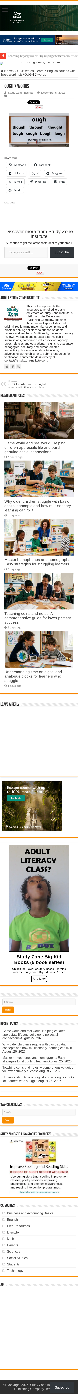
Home (8, 71)
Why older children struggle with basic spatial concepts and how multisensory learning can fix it (37, 505)
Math (10, 1238)
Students (13, 1264)
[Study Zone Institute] (39, 18)
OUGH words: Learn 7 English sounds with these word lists (27, 384)
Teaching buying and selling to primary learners (38, 56)
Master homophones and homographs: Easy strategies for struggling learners (37, 562)
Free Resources (18, 1226)
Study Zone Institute (20, 92)
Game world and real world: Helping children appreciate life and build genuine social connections (35, 447)
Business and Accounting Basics (30, 1213)
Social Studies (17, 1258)
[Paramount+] (39, 286)
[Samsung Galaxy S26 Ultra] (39, 63)
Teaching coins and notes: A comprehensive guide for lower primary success (37, 617)
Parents (12, 1245)
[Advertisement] (39, 1328)
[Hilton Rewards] (39, 40)
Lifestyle (13, 1232)
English (12, 1219)
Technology (15, 1270)
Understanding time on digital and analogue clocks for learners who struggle (33, 676)
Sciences (13, 1251)
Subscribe (61, 252)
